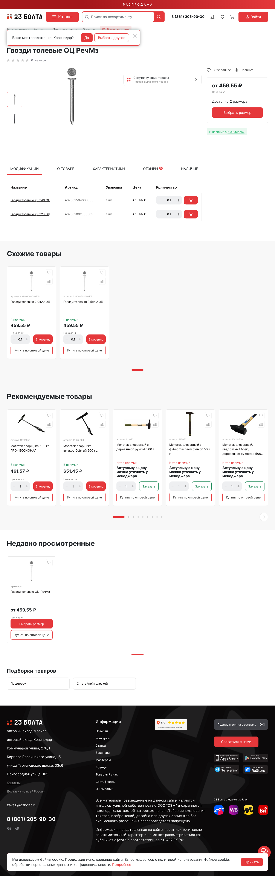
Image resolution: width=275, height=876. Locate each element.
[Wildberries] (233, 810)
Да (86, 38)
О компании (104, 789)
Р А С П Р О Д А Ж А (137, 4)
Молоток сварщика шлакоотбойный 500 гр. (80, 448)
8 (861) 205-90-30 (188, 17)
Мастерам (103, 760)
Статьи (101, 745)
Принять (252, 862)
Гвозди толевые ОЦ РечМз (30, 591)
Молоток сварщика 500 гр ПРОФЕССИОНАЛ (30, 448)
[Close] (135, 36)
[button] (264, 517)
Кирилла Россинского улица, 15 (34, 757)
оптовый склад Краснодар (29, 739)
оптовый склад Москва (26, 731)
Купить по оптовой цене (31, 350)
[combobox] (118, 17)
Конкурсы (103, 738)
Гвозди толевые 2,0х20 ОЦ (30, 214)
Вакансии (103, 752)
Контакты (14, 783)
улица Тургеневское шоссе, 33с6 (35, 765)
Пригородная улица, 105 (27, 774)
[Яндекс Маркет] (248, 810)
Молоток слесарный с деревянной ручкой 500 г (135, 447)
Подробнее (121, 864)
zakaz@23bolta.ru (22, 805)
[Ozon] (219, 810)
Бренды (101, 767)
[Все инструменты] (263, 810)
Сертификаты (105, 781)
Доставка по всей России (25, 791)
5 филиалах (236, 132)
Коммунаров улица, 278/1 (28, 748)
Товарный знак (107, 774)
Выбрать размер (237, 113)
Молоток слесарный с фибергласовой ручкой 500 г (189, 449)
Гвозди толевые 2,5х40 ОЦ (30, 200)
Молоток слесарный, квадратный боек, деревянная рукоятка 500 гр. (241, 450)
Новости (102, 731)
